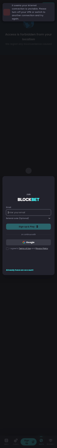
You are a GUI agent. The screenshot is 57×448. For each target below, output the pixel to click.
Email (8, 207)
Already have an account (19, 270)
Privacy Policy (42, 248)
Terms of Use (25, 248)
